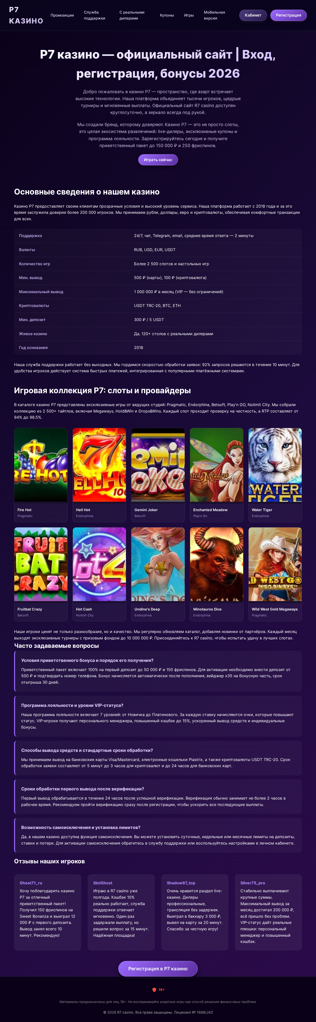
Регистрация (288, 15)
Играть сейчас (158, 159)
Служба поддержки (94, 15)
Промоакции (62, 15)
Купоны (167, 15)
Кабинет (253, 15)
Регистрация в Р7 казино (158, 969)
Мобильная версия (214, 15)
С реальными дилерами (131, 15)
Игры (189, 15)
